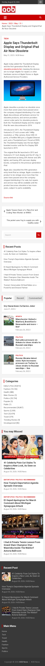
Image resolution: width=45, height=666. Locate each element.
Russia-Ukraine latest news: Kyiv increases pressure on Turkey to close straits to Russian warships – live (27, 363)
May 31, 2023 (9, 55)
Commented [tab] (35, 298)
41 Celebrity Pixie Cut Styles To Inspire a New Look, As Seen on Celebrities (20, 465)
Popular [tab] (8, 298)
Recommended (10, 407)
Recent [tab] (20, 298)
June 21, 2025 (9, 309)
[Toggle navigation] (5, 17)
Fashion (7, 389)
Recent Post (11, 567)
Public (6, 404)
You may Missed (13, 431)
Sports (19, 316)
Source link (8, 197)
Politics (19, 337)
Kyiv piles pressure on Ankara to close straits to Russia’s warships (28, 342)
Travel (6, 417)
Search (38, 235)
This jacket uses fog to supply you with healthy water (23, 221)
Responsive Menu (40, 2)
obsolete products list (13, 69)
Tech (6, 39)
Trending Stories (10, 420)
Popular (7, 401)
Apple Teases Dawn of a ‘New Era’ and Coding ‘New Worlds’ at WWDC (22, 211)
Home (4, 631)
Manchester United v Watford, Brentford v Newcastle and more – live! (27, 323)
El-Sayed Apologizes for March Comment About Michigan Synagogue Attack (20, 503)
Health (6, 392)
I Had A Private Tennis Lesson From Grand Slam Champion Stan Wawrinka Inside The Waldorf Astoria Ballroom (21, 277)
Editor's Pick (9, 386)
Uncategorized (10, 423)
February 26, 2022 (23, 330)
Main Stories (9, 395)
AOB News (20, 55)
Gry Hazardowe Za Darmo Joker (19, 306)
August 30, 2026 (10, 472)
